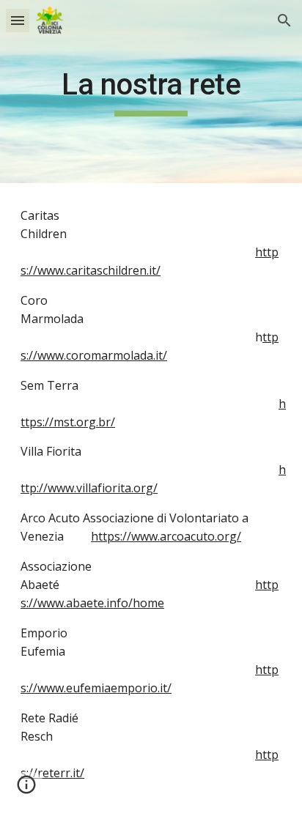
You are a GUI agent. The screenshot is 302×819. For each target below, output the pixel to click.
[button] (17, 20)
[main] (151, 91)
